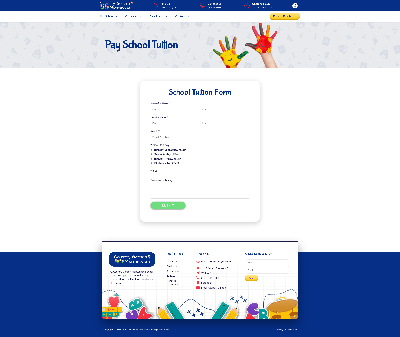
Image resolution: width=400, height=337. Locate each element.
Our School (106, 16)
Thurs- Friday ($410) (166, 154)
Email (154, 131)
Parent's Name (160, 103)
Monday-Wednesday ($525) (170, 149)
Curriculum (131, 16)
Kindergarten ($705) (166, 163)
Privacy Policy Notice (286, 329)
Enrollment (156, 16)
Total (154, 171)
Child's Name (158, 117)
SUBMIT (168, 205)
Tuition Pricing (160, 145)
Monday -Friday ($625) (167, 158)
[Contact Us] (202, 5)
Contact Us (215, 3)
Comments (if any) (162, 180)
